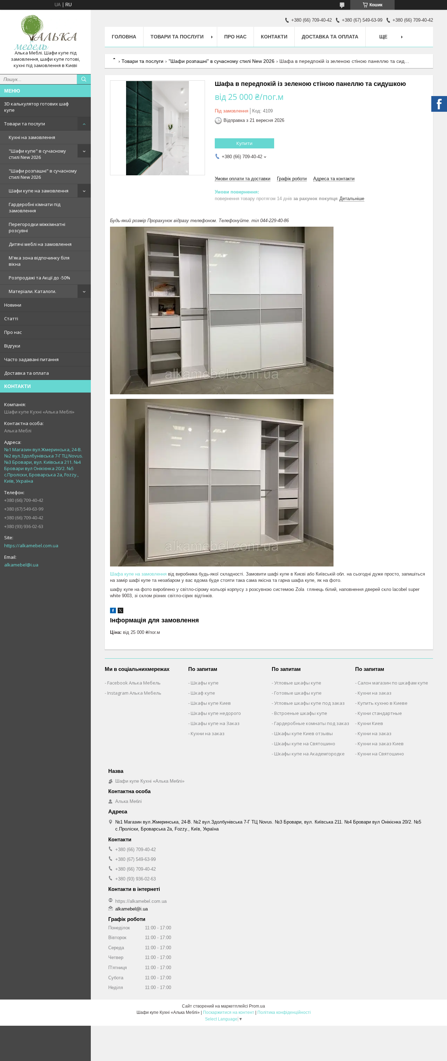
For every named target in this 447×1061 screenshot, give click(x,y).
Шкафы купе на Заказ (215, 723)
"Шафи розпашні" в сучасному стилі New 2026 (43, 174)
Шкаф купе (203, 693)
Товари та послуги (24, 123)
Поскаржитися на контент (228, 1012)
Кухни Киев (370, 723)
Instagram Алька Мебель (134, 693)
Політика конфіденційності (284, 1012)
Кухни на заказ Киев (381, 743)
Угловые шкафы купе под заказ (309, 703)
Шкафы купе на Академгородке (309, 754)
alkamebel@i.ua (21, 565)
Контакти (274, 36)
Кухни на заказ (208, 733)
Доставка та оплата (26, 373)
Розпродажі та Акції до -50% (39, 278)
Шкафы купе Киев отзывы (303, 733)
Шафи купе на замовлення (38, 191)
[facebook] (113, 611)
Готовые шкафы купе (298, 693)
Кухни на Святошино (381, 754)
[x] (120, 611)
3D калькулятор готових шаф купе (36, 107)
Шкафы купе (205, 683)
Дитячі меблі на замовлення (40, 244)
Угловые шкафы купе (297, 683)
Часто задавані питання (31, 359)
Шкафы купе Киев (211, 703)
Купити (244, 143)
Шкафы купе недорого (216, 713)
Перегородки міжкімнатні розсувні (37, 227)
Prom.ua (257, 1006)
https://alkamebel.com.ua (31, 545)
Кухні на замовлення (32, 137)
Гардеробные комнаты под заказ (311, 723)
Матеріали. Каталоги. (32, 291)
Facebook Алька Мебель (134, 683)
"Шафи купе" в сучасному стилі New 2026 (37, 154)
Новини (12, 305)
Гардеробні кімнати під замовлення (34, 207)
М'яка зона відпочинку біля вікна (39, 261)
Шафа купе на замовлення (138, 574)
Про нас (13, 332)
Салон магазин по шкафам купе (393, 683)
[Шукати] (84, 79)
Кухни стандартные (380, 713)
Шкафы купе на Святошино (304, 743)
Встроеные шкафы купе (300, 713)
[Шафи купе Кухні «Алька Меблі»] (45, 32)
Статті (11, 318)
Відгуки (12, 346)
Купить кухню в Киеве (383, 703)
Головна (124, 36)
